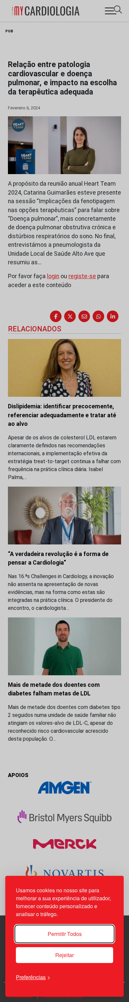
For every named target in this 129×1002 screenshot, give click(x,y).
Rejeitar (64, 955)
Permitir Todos (65, 934)
